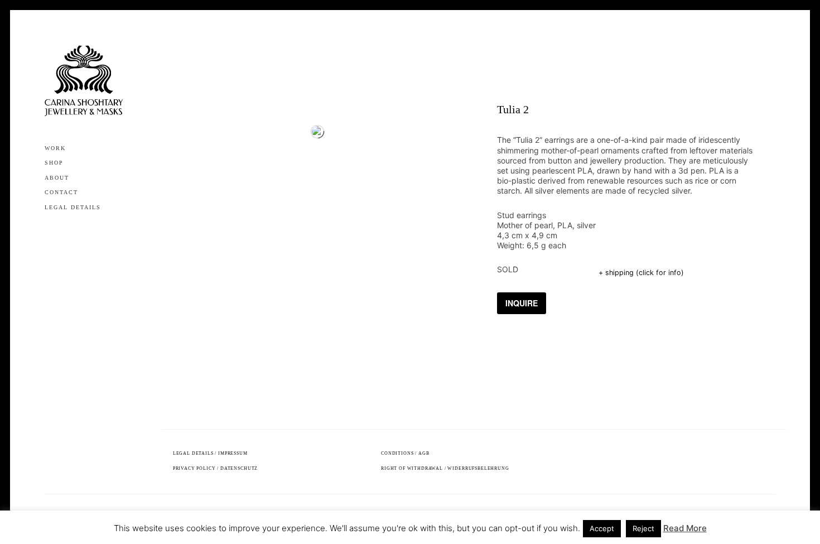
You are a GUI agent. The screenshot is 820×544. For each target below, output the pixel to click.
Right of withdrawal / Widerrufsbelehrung (445, 468)
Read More (685, 528)
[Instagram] (50, 229)
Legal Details (73, 207)
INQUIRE (521, 303)
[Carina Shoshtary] (84, 81)
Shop (54, 163)
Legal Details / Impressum (210, 453)
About (57, 178)
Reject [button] (643, 528)
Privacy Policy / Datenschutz (215, 468)
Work (55, 148)
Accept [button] (602, 528)
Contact (61, 192)
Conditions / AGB (405, 453)
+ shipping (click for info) (641, 272)
